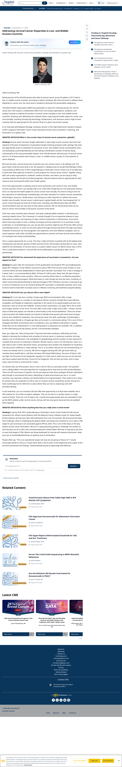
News (64, 713)
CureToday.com (61, 656)
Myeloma (76, 8)
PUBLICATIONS (81, 3)
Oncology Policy (68, 8)
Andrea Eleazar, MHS (37, 504)
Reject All (95, 761)
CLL (82, 8)
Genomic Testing (88, 8)
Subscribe (73, 466)
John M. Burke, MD (37, 579)
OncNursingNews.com (61, 663)
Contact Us (61, 654)
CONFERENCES (60, 3)
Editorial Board (61, 672)
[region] (61, 761)
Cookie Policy (28, 765)
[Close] (119, 761)
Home (48, 713)
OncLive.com (61, 661)
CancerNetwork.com (61, 658)
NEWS (51, 3)
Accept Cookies (108, 761)
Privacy (61, 667)
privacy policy (40, 470)
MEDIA (71, 3)
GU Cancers (98, 8)
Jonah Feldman (35, 560)
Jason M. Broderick (37, 523)
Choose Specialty (27, 8)
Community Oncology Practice (55, 8)
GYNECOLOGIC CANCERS (11, 478)
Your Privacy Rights (61, 674)
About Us (61, 649)
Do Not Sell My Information (61, 665)
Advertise (61, 651)
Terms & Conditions (61, 670)
